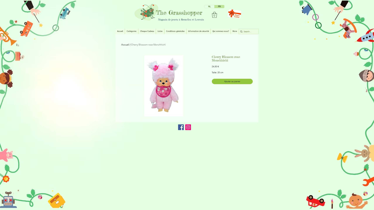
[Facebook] (181, 127)
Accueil (125, 44)
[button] (214, 15)
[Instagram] (188, 127)
